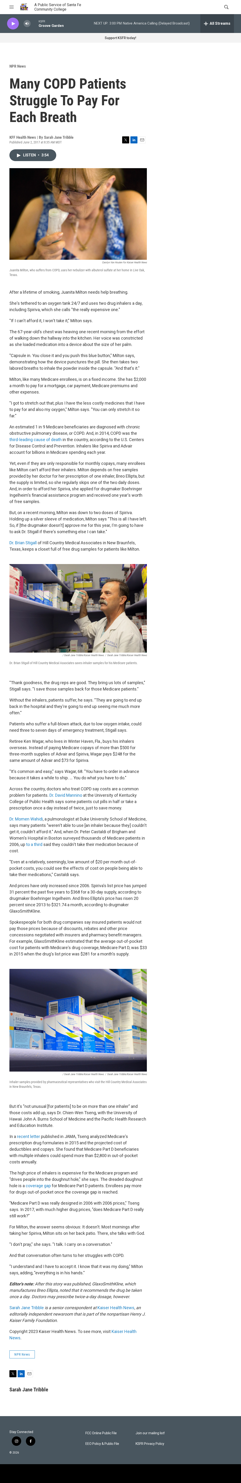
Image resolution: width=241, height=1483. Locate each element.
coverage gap (38, 1185)
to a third (34, 844)
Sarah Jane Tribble (26, 1307)
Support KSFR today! (120, 38)
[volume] (27, 23)
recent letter (28, 1136)
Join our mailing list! (150, 1433)
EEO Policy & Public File (102, 1444)
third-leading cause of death (35, 439)
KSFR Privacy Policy (150, 1444)
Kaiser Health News (115, 1307)
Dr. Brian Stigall (23, 542)
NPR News (17, 66)
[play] (13, 23)
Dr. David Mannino (65, 795)
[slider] (34, 23)
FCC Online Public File (101, 1433)
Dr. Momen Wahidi (26, 819)
